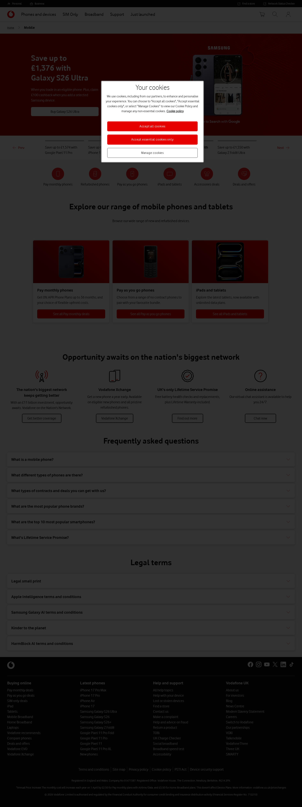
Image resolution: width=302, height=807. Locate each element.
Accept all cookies (152, 126)
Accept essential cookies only (152, 139)
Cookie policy (175, 111)
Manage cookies (152, 153)
